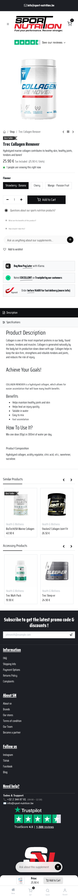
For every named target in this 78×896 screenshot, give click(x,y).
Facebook (7, 766)
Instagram (8, 755)
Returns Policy (10, 675)
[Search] (48, 891)
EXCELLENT (26, 277)
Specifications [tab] (13, 322)
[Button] (58, 867)
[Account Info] (65, 890)
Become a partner (12, 732)
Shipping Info (9, 664)
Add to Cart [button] (49, 199)
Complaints (8, 681)
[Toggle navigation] (8, 24)
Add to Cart (54, 880)
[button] (63, 480)
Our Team (8, 727)
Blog (5, 772)
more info (64, 290)
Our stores (8, 715)
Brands (6, 709)
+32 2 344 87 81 (16, 799)
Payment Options (11, 670)
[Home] (13, 890)
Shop (12, 132)
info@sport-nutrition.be (20, 803)
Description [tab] (12, 312)
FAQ (5, 658)
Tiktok (6, 760)
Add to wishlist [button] (15, 249)
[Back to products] (68, 132)
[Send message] (70, 240)
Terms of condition (12, 721)
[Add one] (21, 199)
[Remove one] (7, 199)
